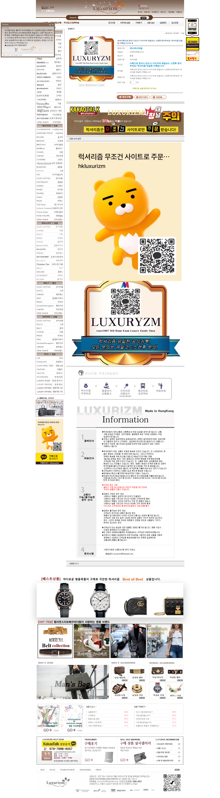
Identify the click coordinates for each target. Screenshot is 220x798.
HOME (176, 33)
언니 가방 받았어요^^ (144, 712)
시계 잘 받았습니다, (144, 722)
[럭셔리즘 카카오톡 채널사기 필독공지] (125, 134)
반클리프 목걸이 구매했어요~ (148, 726)
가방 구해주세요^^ (95, 726)
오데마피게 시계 (142, 719)
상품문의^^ (92, 712)
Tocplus (5, 24)
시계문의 (91, 715)
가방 (182, 33)
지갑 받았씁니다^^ (143, 715)
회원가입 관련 (93, 719)
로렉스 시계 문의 (95, 722)
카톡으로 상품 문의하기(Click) (144, 88)
